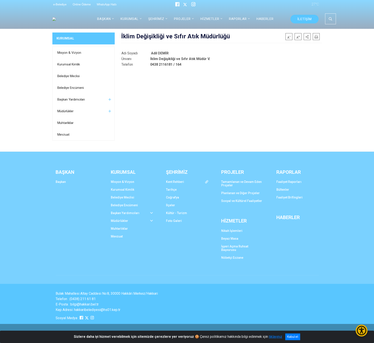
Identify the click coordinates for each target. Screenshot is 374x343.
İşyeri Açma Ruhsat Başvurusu (234, 248)
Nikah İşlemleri (231, 230)
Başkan (61, 182)
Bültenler (282, 189)
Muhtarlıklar (65, 123)
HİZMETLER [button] (209, 19)
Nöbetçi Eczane (232, 257)
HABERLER (265, 19)
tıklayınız (275, 337)
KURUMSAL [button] (130, 19)
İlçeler (170, 205)
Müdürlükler (65, 111)
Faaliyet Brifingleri (289, 197)
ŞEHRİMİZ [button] (156, 19)
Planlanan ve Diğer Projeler (240, 193)
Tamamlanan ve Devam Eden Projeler (241, 183)
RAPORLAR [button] (238, 19)
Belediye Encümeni (70, 88)
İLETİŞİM (304, 19)
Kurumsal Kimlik (68, 64)
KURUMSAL (65, 38)
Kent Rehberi (175, 182)
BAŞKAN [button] (104, 19)
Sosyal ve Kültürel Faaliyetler (241, 201)
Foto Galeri (174, 221)
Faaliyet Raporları (288, 182)
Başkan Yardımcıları (71, 99)
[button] (307, 36)
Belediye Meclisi (68, 76)
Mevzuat (63, 135)
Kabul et (292, 336)
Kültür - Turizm (176, 213)
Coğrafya (172, 197)
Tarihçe (171, 189)
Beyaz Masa (229, 238)
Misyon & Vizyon (69, 53)
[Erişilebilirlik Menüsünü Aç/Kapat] (362, 330)
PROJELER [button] (182, 19)
